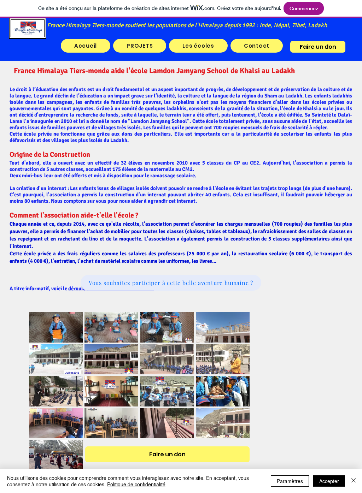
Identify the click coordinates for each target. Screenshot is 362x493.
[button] (198, 46)
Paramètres (290, 481)
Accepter (329, 481)
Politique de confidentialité (136, 484)
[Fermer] (353, 481)
